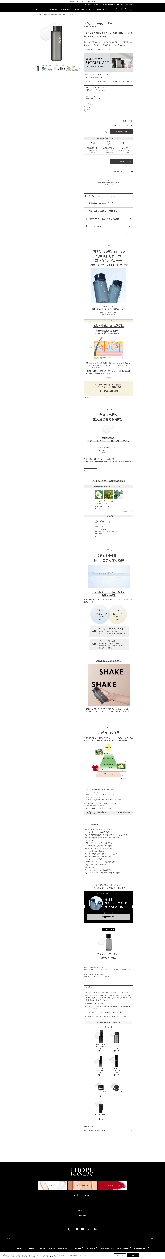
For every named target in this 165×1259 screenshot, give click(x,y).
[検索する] (117, 9)
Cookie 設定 (119, 1255)
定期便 (87, 1195)
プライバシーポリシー (53, 1257)
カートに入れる (122, 131)
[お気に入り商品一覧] (126, 9)
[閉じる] (162, 1255)
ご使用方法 (88, 987)
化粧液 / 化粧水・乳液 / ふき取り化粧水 (52, 14)
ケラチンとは (88, 470)
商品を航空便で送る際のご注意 (95, 1130)
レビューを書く (128, 171)
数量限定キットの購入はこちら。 (96, 89)
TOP (33, 14)
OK (133, 1255)
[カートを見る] (131, 9)
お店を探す (121, 161)
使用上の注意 (88, 1126)
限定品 (76, 1195)
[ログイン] (121, 9)
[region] (82, 1255)
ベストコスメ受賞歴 (91, 825)
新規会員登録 (82, 1215)
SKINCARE (38, 14)
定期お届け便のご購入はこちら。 (96, 97)
